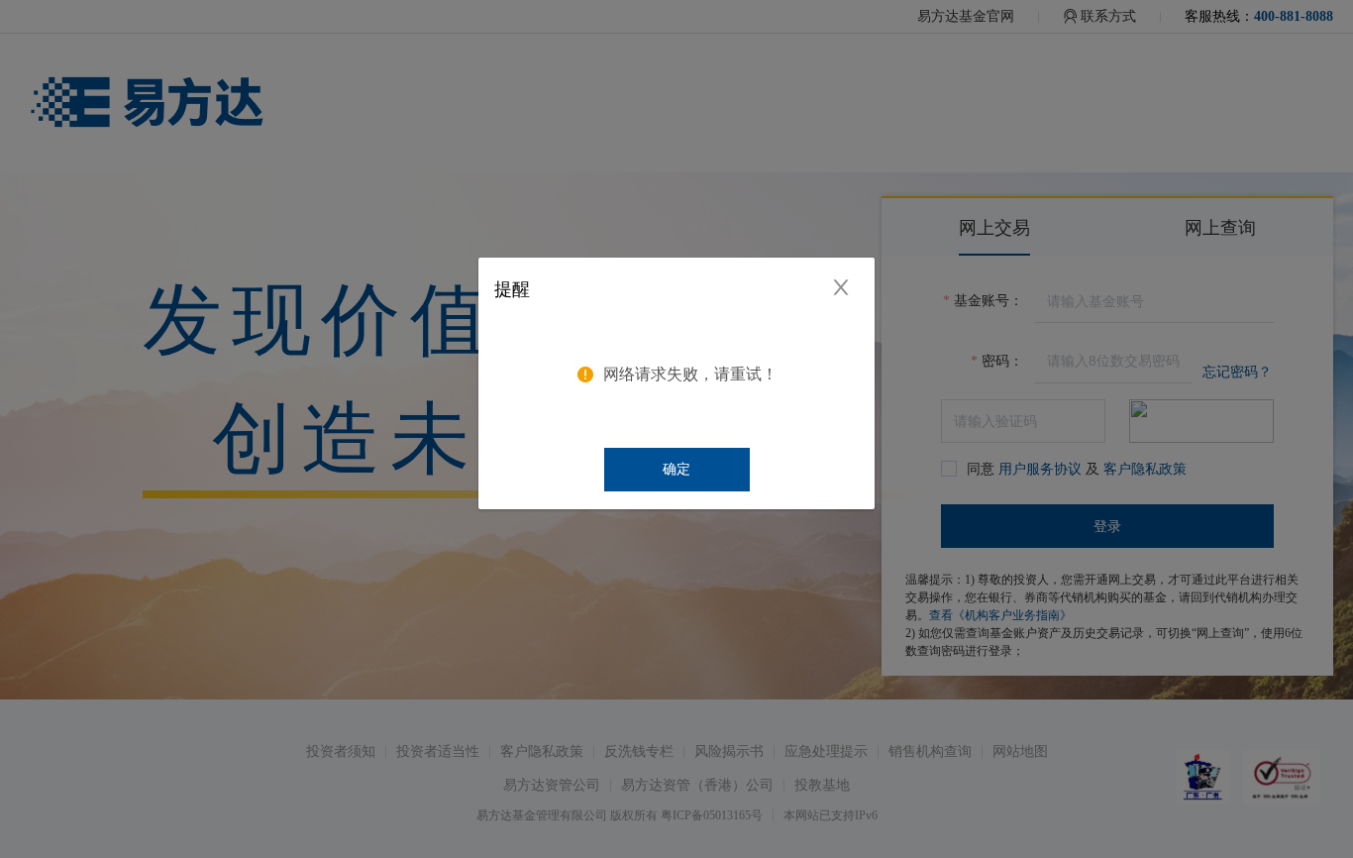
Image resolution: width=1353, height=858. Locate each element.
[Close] (849, 282)
